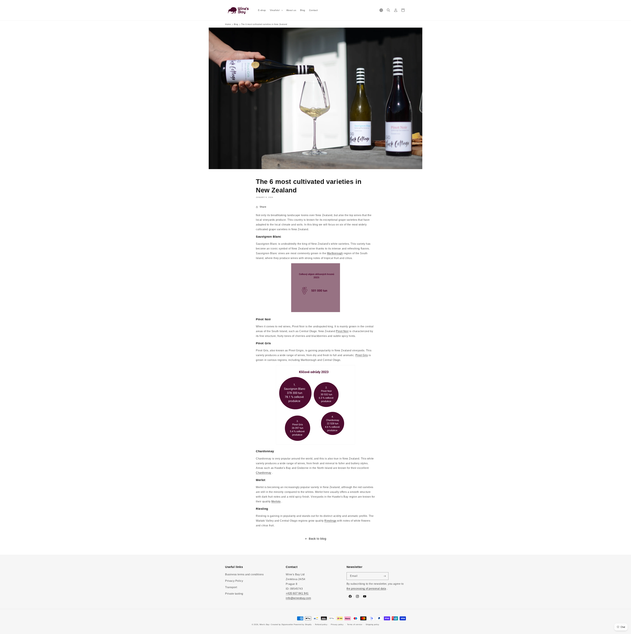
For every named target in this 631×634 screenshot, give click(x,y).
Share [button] (263, 206)
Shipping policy (372, 624)
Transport (231, 587)
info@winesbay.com (298, 598)
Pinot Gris (361, 355)
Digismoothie (287, 624)
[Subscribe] (384, 576)
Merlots (275, 501)
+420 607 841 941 (297, 593)
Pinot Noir (342, 331)
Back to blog (317, 538)
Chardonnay (263, 472)
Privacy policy (337, 624)
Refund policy (321, 624)
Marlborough (335, 253)
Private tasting (234, 593)
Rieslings (330, 520)
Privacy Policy (234, 580)
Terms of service (354, 624)
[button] (276, 10)
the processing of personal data (366, 588)
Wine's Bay (264, 624)
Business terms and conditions (244, 574)
